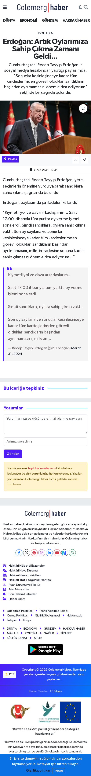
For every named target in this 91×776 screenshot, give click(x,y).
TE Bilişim (56, 691)
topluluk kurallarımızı (42, 468)
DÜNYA (9, 20)
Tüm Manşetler (19, 589)
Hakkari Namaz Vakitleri (25, 575)
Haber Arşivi (17, 599)
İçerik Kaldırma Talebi (54, 610)
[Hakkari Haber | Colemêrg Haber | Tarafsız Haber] (42, 7)
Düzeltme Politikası (20, 610)
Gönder (13, 454)
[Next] (64, 552)
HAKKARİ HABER (76, 20)
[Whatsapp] (72, 552)
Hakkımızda (74, 615)
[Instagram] (41, 552)
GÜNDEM (50, 20)
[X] (26, 552)
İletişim (12, 620)
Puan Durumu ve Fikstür (24, 584)
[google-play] (45, 650)
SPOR (38, 638)
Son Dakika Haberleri (23, 594)
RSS (11, 674)
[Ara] (86, 7)
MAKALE (12, 633)
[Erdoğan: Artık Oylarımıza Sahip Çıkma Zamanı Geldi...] (45, 127)
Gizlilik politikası (38, 770)
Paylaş (12, 159)
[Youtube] (57, 552)
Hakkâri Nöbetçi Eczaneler (27, 565)
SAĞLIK (49, 633)
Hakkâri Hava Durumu (23, 570)
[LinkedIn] (49, 552)
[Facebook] (18, 552)
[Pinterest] (34, 552)
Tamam (58, 771)
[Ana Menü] (5, 7)
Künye (27, 620)
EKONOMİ (28, 20)
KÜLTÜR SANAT (17, 638)
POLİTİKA (45, 33)
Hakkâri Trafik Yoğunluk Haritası (30, 579)
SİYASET (66, 633)
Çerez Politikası (17, 615)
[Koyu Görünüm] (80, 7)
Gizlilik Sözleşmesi (47, 615)
